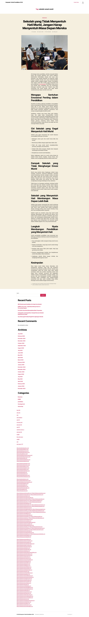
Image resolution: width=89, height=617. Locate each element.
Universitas (20, 406)
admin (35, 31)
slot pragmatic (42, 84)
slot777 (18, 420)
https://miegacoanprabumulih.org (24, 499)
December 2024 (21, 367)
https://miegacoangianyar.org (38, 528)
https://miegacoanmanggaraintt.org (25, 559)
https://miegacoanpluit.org (23, 518)
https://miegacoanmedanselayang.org (25, 532)
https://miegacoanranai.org (35, 501)
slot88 (18, 434)
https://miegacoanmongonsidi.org (24, 531)
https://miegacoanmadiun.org (23, 603)
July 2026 (20, 333)
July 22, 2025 (41, 31)
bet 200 (18, 410)
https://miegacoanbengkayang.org (24, 594)
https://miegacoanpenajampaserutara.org (26, 522)
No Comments (48, 31)
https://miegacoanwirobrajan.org (37, 534)
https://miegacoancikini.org (23, 510)
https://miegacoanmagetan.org (24, 562)
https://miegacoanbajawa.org (23, 551)
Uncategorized (21, 404)
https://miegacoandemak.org (23, 590)
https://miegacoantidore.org (36, 500)
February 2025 (21, 362)
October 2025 (21, 343)
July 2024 (20, 376)
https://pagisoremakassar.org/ (23, 459)
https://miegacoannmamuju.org (24, 558)
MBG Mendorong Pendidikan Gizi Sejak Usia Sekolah (30, 304)
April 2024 (20, 381)
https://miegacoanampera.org (38, 504)
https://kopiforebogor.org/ (22, 486)
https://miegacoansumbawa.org (24, 583)
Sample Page (76, 2)
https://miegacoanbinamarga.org (24, 506)
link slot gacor (20, 437)
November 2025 (21, 340)
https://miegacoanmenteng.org (24, 516)
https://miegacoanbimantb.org (23, 556)
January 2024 (21, 386)
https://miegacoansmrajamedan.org (25, 606)
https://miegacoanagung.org (23, 500)
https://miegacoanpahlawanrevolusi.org (26, 600)
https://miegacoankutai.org (23, 584)
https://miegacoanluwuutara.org (24, 568)
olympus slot (19, 422)
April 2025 (20, 357)
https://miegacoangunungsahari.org (25, 597)
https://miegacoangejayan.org (38, 493)
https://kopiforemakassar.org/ (23, 476)
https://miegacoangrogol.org (39, 512)
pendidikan (44, 17)
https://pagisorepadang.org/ (23, 467)
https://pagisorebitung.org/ (23, 466)
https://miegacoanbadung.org (23, 564)
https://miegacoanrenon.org (37, 494)
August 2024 (21, 374)
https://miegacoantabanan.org (23, 565)
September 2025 (22, 345)
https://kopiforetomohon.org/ (23, 475)
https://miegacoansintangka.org (24, 549)
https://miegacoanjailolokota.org (24, 586)
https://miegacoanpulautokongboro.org (25, 543)
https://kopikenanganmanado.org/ (24, 482)
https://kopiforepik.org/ (22, 472)
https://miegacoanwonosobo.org (24, 504)
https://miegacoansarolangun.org (24, 591)
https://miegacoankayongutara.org (24, 540)
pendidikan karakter (38, 284)
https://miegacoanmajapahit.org (24, 536)
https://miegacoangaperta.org (23, 534)
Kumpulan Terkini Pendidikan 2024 (14, 2)
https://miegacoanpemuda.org (23, 494)
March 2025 (20, 360)
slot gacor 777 (20, 444)
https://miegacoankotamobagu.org (24, 553)
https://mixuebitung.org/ (22, 453)
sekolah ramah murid (45, 284)
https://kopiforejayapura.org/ (23, 452)
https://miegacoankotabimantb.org (24, 509)
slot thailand (19, 417)
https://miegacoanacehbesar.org (24, 567)
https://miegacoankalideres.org (24, 513)
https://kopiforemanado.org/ (23, 487)
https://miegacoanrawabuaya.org (36, 510)
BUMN (19, 399)
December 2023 (21, 388)
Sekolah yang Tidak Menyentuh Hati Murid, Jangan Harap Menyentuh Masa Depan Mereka (44, 25)
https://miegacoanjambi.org (23, 526)
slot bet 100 (19, 424)
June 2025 (20, 352)
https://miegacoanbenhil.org (39, 509)
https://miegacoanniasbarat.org (24, 561)
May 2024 (20, 379)
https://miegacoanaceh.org (23, 501)
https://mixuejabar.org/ (22, 489)
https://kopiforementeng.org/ (23, 470)
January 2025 (21, 364)
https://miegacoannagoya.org (36, 529)
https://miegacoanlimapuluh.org (24, 593)
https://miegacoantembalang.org (24, 535)
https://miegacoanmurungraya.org (24, 555)
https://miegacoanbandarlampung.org (25, 525)
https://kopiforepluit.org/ (22, 473)
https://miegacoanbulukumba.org (24, 546)
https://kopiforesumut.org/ (23, 450)
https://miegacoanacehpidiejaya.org (25, 587)
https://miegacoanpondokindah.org (25, 512)
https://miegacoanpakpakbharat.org (25, 588)
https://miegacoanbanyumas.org (24, 545)
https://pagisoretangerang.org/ (24, 480)
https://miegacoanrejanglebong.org (25, 572)
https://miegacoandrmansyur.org (24, 604)
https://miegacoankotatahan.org (24, 503)
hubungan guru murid (35, 283)
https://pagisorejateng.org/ (23, 469)
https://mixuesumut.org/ (22, 490)
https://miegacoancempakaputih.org (25, 596)
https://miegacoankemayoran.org (24, 507)
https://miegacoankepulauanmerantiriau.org (27, 552)
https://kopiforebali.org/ (22, 484)
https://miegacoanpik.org (36, 516)
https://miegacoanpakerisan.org (24, 602)
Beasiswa (20, 397)
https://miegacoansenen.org (38, 506)
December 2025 (21, 338)
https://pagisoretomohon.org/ (23, 465)
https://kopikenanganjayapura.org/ (24, 455)
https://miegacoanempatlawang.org (25, 575)
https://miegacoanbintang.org (23, 548)
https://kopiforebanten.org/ (23, 448)
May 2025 (20, 355)
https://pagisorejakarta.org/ (23, 461)
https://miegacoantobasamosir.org (24, 569)
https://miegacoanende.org (38, 499)
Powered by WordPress (39, 614)
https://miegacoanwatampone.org (24, 578)
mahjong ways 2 (20, 429)
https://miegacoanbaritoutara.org (24, 580)
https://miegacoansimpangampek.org (25, 577)
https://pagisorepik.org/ (22, 458)
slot (17, 415)
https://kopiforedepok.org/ (22, 483)
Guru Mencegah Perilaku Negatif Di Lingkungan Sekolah (30, 316)
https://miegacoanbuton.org (23, 571)
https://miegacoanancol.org (23, 599)
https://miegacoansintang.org (23, 496)
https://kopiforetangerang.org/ (23, 456)
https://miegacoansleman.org (23, 529)
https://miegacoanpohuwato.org (24, 542)
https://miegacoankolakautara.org (36, 518)
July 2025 (20, 350)
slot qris (18, 412)
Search (18, 293)
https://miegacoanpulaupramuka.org (25, 497)
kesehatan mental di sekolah (45, 283)
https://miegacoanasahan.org (23, 574)
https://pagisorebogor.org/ (22, 479)
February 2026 (21, 336)
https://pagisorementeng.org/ (23, 463)
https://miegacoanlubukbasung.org (25, 519)
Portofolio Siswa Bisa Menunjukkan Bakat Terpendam (30, 310)
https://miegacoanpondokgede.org (24, 515)
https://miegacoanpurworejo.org (24, 581)
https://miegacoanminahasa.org (24, 528)
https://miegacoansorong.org (35, 526)
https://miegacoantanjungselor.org (24, 523)
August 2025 (21, 348)
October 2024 (21, 371)
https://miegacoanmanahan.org (24, 539)
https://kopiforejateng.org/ (22, 449)
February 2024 (21, 383)
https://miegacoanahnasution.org (24, 493)
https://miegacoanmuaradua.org (24, 520)
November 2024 (21, 369)
